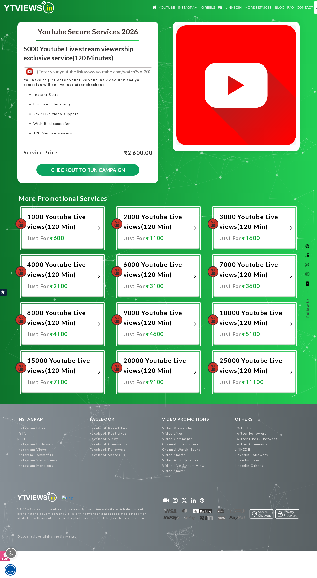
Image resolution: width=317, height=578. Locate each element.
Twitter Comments (251, 444)
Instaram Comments (35, 455)
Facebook (102, 419)
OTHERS (244, 419)
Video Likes (172, 433)
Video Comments (177, 439)
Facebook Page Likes (108, 428)
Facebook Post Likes (108, 433)
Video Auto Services (180, 460)
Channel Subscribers (180, 444)
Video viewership (178, 428)
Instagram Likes (31, 428)
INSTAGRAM (30, 419)
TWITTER (243, 428)
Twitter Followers (251, 433)
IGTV (22, 433)
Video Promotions (185, 419)
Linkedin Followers (251, 455)
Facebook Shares (105, 455)
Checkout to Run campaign (88, 170)
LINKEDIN (243, 449)
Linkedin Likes (247, 460)
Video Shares (174, 471)
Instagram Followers (35, 444)
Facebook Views (104, 439)
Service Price (41, 152)
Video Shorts (173, 455)
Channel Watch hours (181, 449)
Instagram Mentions (35, 466)
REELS (22, 439)
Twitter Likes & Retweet (256, 439)
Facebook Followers (108, 449)
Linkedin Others (249, 466)
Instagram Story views (37, 460)
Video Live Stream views (184, 466)
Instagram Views (32, 449)
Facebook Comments (108, 444)
